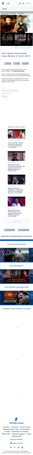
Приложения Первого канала (11, 429)
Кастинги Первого (25, 429)
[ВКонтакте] (7, 63)
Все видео (7, 431)
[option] (7, 38)
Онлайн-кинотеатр (25, 427)
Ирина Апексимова (13, 90)
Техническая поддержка (18, 434)
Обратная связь (6, 434)
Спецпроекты (14, 427)
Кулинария (4, 96)
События (29, 434)
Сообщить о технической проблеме (22, 47)
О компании (6, 427)
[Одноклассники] (16, 63)
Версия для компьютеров (16, 439)
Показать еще (16, 221)
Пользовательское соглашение (20, 431)
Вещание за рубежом (18, 443)
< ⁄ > (23, 63)
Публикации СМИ (16, 436)
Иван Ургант (4, 90)
